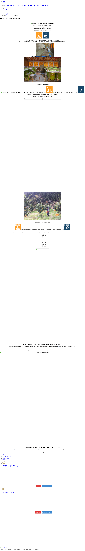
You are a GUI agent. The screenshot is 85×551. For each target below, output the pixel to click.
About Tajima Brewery (9, 10)
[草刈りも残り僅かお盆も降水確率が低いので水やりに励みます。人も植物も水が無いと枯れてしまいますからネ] (16, 471)
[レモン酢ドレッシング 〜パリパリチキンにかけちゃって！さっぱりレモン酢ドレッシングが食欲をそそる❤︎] (71, 502)
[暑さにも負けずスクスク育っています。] (71, 476)
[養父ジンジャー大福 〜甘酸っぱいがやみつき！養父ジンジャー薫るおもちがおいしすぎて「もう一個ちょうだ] (43, 502)
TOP (6, 9)
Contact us (7, 14)
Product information (9, 11)
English (3, 1)
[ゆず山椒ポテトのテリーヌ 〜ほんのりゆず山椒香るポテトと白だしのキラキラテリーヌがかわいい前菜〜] (16, 502)
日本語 (3, 2)
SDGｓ (6, 13)
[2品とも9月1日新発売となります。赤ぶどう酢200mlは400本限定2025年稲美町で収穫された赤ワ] (43, 476)
